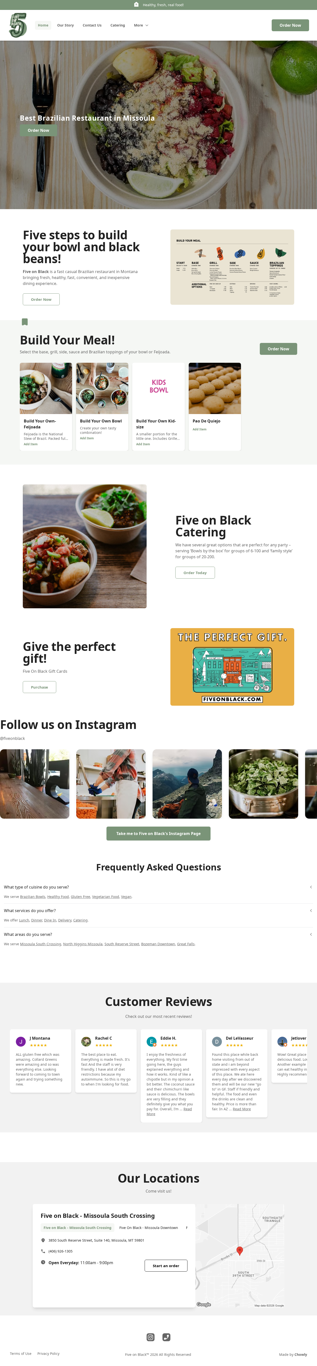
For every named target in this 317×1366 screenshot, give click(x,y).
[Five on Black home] (17, 25)
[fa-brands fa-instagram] (151, 1337)
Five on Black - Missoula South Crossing (77, 1227)
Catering (80, 920)
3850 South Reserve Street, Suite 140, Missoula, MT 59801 (96, 1240)
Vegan (126, 896)
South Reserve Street (122, 944)
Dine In (50, 920)
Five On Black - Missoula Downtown (148, 1227)
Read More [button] (242, 1109)
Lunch (24, 920)
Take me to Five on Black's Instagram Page (158, 833)
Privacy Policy (48, 1353)
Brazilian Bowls (32, 896)
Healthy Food (58, 896)
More (138, 25)
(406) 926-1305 (61, 1251)
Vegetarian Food (105, 896)
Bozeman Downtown (158, 944)
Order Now (290, 25)
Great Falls (186, 944)
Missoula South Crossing (40, 944)
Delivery (64, 920)
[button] (34, 784)
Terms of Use (20, 1353)
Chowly (300, 1354)
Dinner (36, 920)
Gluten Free (80, 896)
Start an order (166, 1265)
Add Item (31, 444)
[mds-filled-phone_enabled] (166, 1337)
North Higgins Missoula (83, 944)
